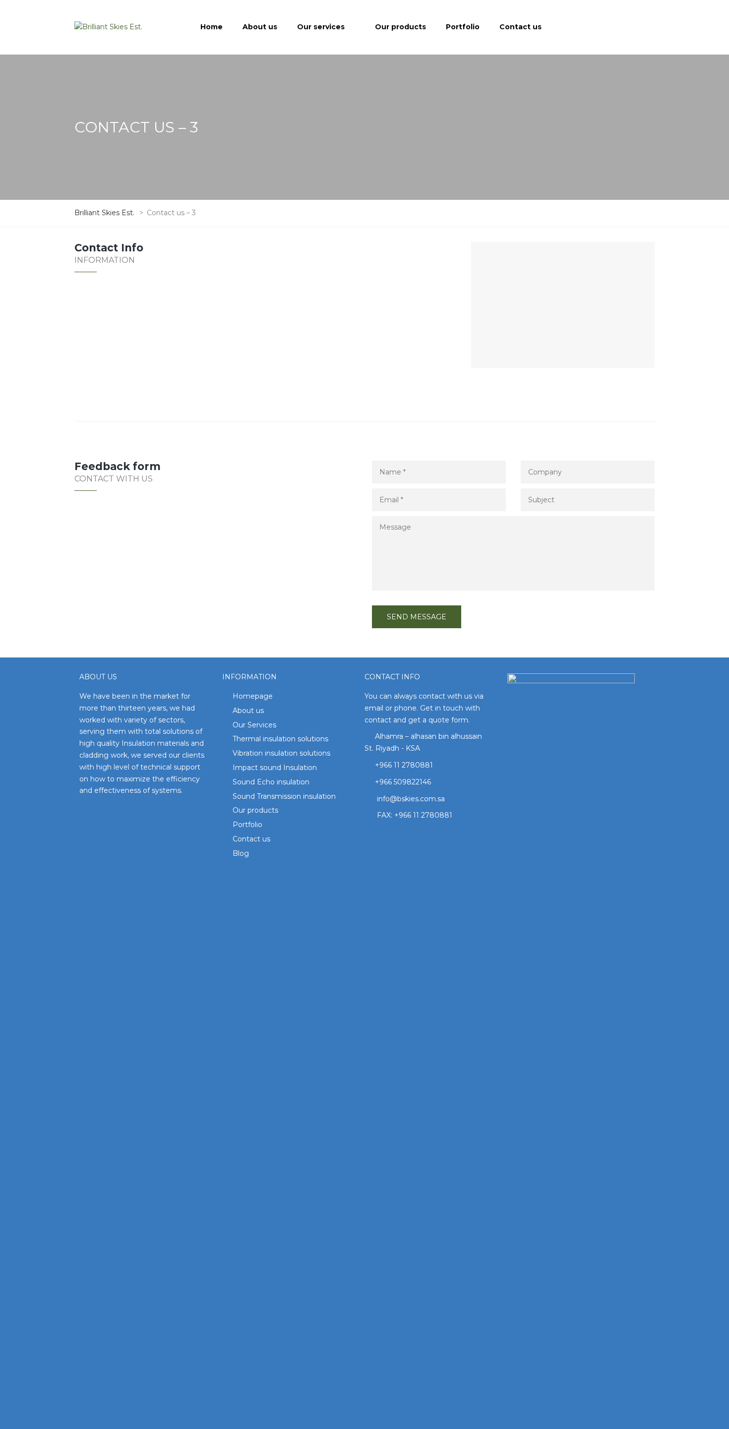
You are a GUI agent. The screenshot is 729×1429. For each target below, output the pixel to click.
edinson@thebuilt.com (142, 384)
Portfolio (247, 824)
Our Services (254, 724)
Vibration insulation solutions (281, 753)
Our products (255, 810)
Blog (241, 853)
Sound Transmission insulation (284, 796)
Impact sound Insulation (275, 767)
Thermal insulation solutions (280, 738)
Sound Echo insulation (271, 781)
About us (248, 710)
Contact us (251, 838)
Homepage (253, 696)
